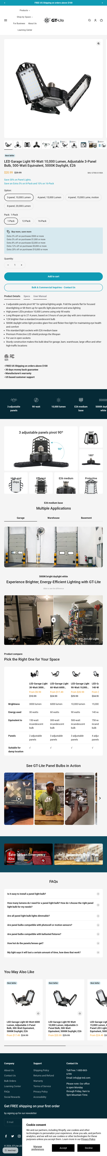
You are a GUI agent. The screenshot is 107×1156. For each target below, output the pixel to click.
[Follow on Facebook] (6, 1136)
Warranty (38, 1081)
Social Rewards (12, 1097)
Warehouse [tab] (53, 517)
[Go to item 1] (8, 145)
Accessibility (39, 1097)
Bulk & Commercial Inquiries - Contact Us (53, 287)
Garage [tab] (21, 517)
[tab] (12, 296)
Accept (63, 1148)
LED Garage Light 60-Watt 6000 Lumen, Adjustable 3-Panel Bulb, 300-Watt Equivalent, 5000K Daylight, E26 (59, 685)
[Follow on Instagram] (19, 1136)
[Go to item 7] (65, 145)
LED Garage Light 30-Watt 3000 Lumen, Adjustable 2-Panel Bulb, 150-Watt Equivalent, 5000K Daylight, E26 (38, 685)
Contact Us (10, 1075)
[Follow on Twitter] (12, 1136)
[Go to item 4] (36, 145)
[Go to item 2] (18, 145)
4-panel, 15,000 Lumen (49, 197)
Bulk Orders (10, 1081)
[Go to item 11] (102, 145)
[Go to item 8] (74, 145)
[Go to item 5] (46, 145)
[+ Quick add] (38, 1013)
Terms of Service (42, 1086)
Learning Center (12, 1086)
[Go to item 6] (55, 145)
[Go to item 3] (27, 145)
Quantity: (8, 258)
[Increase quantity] (21, 265)
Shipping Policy (41, 1070)
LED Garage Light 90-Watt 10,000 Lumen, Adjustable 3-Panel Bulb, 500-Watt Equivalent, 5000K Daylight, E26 (80, 685)
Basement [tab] (86, 517)
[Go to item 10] (93, 145)
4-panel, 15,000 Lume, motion (83, 197)
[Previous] (4, 3)
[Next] (102, 3)
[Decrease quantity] (8, 265)
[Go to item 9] (83, 145)
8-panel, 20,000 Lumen (19, 206)
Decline (89, 1148)
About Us (9, 1070)
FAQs (7, 1091)
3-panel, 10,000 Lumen (19, 197)
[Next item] (100, 799)
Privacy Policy (88, 1139)
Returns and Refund (43, 1075)
